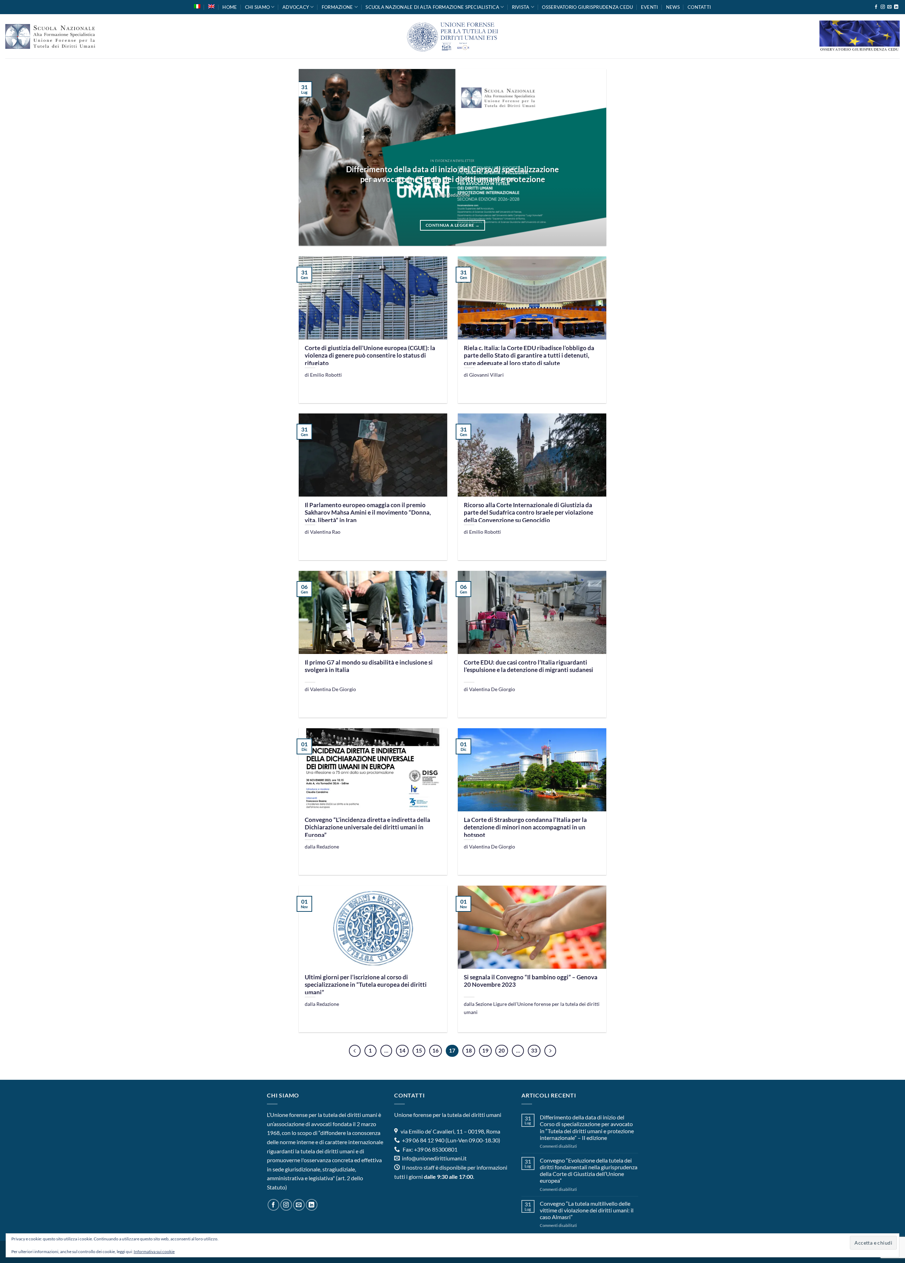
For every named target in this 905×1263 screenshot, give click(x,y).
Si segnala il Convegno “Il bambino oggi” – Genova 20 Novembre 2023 (530, 981)
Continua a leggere (452, 225)
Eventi (649, 7)
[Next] (591, 157)
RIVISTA (521, 7)
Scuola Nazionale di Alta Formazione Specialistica (432, 7)
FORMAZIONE (337, 7)
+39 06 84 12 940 (422, 1140)
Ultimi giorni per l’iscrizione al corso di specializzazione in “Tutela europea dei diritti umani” (366, 985)
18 (469, 1050)
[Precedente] (355, 1051)
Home (229, 7)
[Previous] (314, 157)
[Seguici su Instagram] (883, 7)
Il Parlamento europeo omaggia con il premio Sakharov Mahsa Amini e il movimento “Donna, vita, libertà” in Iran (368, 513)
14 (402, 1050)
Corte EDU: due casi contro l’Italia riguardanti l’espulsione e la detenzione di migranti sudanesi (528, 666)
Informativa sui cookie (154, 1251)
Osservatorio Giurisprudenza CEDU (587, 7)
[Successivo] (550, 1051)
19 (485, 1050)
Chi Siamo (257, 7)
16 (435, 1050)
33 (534, 1050)
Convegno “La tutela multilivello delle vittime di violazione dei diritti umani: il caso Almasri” (587, 1210)
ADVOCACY (295, 7)
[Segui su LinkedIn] (896, 7)
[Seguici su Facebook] (876, 7)
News (673, 7)
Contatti (699, 7)
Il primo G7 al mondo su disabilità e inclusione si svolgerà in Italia (369, 666)
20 (501, 1050)
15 (419, 1050)
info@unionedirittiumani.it (434, 1158)
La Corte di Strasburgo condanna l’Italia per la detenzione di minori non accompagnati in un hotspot (525, 827)
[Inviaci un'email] (889, 7)
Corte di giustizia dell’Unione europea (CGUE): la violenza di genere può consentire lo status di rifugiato (370, 355)
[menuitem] (197, 6)
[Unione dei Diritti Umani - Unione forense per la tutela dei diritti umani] (452, 36)
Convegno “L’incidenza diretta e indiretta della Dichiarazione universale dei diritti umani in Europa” (367, 827)
